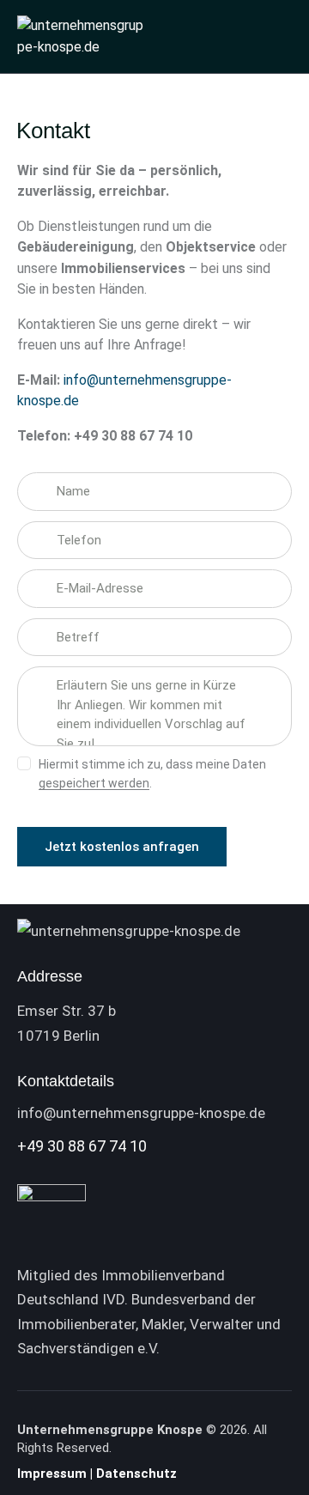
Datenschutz (138, 1473)
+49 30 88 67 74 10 (82, 1146)
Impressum (52, 1473)
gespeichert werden (94, 783)
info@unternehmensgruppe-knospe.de (141, 1112)
